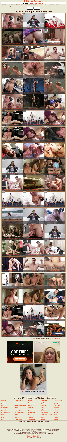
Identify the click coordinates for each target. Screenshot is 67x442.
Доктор (16, 403)
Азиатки (3, 400)
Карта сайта (31, 436)
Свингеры (56, 402)
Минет (29, 414)
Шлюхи (56, 417)
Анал (2, 402)
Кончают (17, 417)
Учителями (57, 410)
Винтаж (3, 417)
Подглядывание (45, 403)
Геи (2, 419)
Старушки (56, 407)
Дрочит (16, 407)
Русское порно (58, 400)
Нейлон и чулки (32, 419)
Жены (16, 409)
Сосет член (57, 405)
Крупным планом (32, 403)
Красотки (30, 402)
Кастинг (17, 416)
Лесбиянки (30, 407)
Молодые (30, 416)
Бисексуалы (4, 409)
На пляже (30, 417)
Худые (56, 412)
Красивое (30, 400)
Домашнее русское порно (21, 405)
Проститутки (44, 412)
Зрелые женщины (19, 412)
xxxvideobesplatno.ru (37, 3)
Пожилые (43, 405)
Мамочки (30, 410)
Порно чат (36, 8)
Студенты (56, 409)
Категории (30, 8)
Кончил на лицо (19, 419)
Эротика (56, 419)
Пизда (42, 402)
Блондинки (4, 410)
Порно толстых (45, 410)
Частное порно (58, 416)
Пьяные (43, 416)
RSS (38, 436)
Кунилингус (31, 405)
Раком (42, 417)
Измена (16, 414)
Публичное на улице (46, 414)
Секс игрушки (57, 403)
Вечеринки (4, 416)
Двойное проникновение (21, 402)
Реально (43, 419)
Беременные (4, 407)
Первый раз (44, 400)
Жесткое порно (19, 410)
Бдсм (2, 405)
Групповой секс (19, 400)
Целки (55, 414)
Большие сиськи (5, 412)
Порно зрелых (45, 409)
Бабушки (3, 403)
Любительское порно (33, 409)
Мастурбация (31, 412)
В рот (2, 414)
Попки (42, 407)
